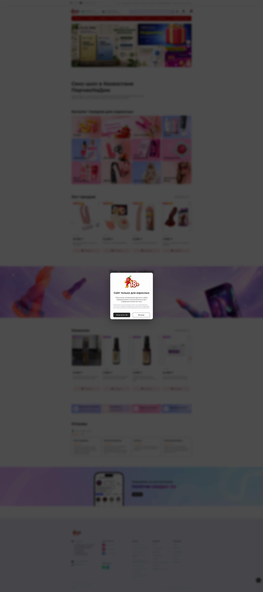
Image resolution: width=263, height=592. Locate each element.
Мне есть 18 (121, 315)
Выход (141, 315)
